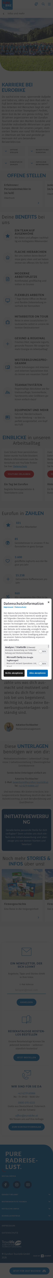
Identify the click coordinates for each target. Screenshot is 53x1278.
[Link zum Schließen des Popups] (48, 602)
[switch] (43, 651)
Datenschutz (20, 607)
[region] (26, 655)
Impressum (8, 607)
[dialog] (26, 639)
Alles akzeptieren (37, 673)
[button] (40, 651)
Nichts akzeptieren (14, 673)
